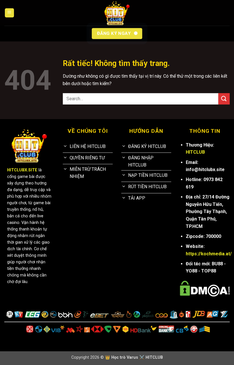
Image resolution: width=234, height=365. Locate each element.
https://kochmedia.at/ (209, 253)
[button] (9, 13)
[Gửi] (224, 98)
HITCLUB (195, 152)
